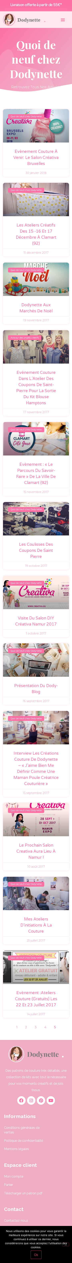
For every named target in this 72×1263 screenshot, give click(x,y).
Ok (36, 1255)
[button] (62, 19)
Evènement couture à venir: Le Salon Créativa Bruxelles (36, 157)
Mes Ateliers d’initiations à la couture (36, 925)
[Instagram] (31, 1100)
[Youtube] (51, 1100)
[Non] (65, 1244)
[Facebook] (21, 1100)
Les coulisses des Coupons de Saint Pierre (36, 550)
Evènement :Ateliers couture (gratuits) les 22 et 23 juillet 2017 (36, 999)
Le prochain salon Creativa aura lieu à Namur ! (36, 851)
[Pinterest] (41, 1100)
